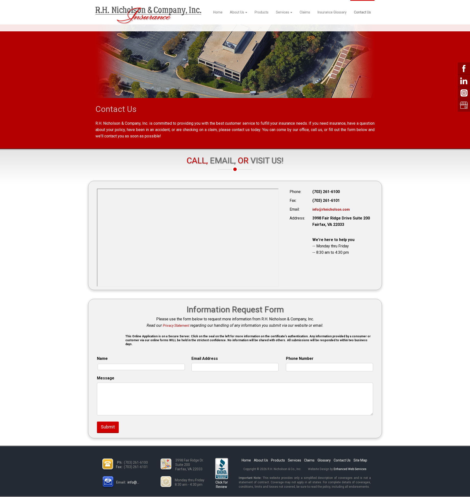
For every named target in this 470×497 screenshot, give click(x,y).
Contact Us (362, 12)
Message (105, 378)
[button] (109, 340)
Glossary (324, 460)
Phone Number (300, 358)
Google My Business (464, 105)
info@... (133, 482)
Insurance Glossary (332, 12)
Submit (108, 426)
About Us (237, 12)
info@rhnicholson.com (331, 209)
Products (262, 12)
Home (218, 12)
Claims (305, 12)
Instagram (464, 93)
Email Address (204, 358)
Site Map (360, 460)
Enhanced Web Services (350, 469)
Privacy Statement (176, 325)
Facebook (464, 68)
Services (283, 12)
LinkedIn (464, 81)
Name (102, 358)
